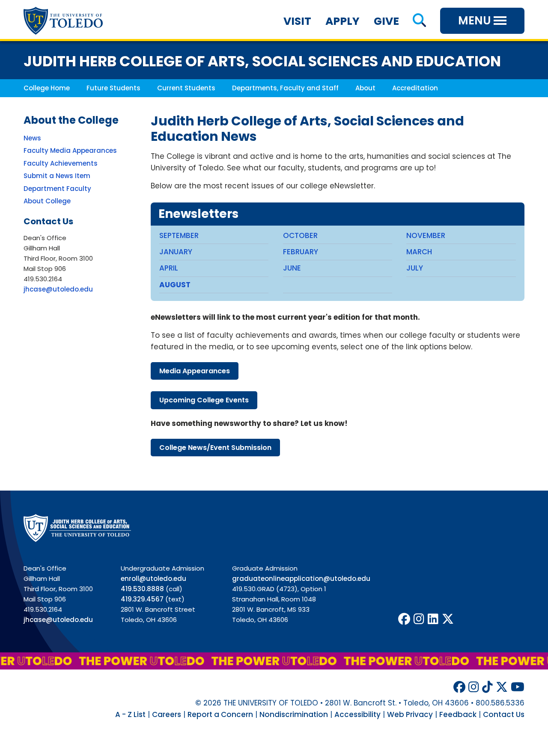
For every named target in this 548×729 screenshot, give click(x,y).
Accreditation (415, 87)
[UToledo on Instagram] (419, 619)
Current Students (186, 87)
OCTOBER (300, 235)
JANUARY (175, 252)
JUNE (292, 268)
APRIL (168, 268)
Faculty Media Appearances (70, 150)
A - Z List (130, 714)
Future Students (113, 87)
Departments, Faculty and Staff (285, 87)
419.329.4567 (142, 599)
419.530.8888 (142, 588)
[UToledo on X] (448, 619)
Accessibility (357, 714)
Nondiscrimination (293, 714)
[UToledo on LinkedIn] (433, 619)
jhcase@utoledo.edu (58, 289)
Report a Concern (220, 714)
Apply (342, 21)
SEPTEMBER (179, 235)
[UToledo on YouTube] (517, 687)
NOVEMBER (425, 235)
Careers (166, 714)
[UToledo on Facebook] (404, 619)
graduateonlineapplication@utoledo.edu (301, 578)
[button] (419, 21)
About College (47, 200)
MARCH (419, 252)
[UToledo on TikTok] (487, 687)
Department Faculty (57, 188)
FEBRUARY (300, 252)
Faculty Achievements (61, 163)
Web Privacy (410, 714)
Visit (297, 21)
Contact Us (503, 714)
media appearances (194, 371)
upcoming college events (204, 400)
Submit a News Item (57, 175)
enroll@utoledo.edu (153, 578)
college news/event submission (215, 447)
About (365, 87)
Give (386, 21)
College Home (47, 87)
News (32, 138)
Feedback (458, 714)
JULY (414, 268)
